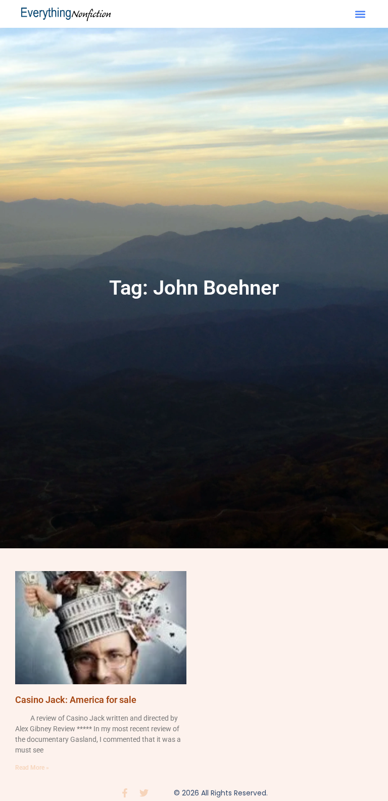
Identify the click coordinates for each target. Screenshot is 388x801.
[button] (360, 14)
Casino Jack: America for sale (75, 699)
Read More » (32, 767)
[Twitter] (144, 792)
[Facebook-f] (124, 792)
